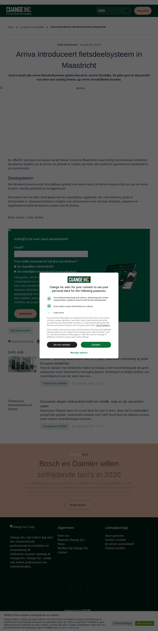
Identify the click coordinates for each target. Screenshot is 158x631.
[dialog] (79, 315)
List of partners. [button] (103, 325)
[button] (79, 313)
